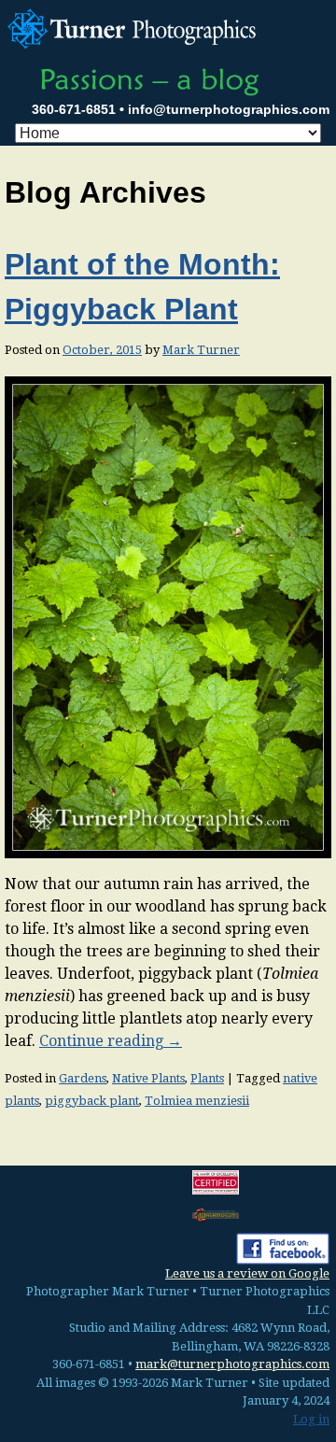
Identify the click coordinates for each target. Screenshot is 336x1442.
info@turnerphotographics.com (228, 109)
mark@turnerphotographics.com (232, 1364)
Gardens (82, 1078)
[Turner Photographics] (135, 26)
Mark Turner (201, 350)
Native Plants (148, 1078)
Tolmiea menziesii (197, 1101)
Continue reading (110, 1041)
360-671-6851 (74, 109)
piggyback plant (92, 1101)
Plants (207, 1078)
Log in (311, 1419)
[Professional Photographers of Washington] (215, 1214)
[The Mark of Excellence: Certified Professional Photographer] (215, 1182)
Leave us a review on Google (247, 1273)
